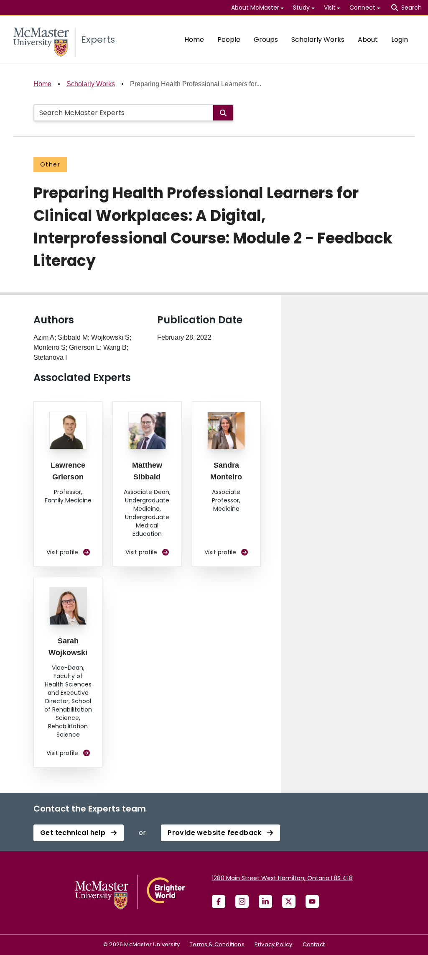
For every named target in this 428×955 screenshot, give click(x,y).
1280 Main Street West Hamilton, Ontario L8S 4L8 (282, 878)
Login (399, 39)
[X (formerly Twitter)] (289, 901)
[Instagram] (242, 901)
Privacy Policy (274, 944)
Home (194, 39)
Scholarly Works (317, 39)
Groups (266, 39)
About (368, 39)
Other (50, 164)
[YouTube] (312, 901)
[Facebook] (218, 901)
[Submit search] (223, 112)
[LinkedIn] (265, 901)
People (228, 39)
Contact (314, 944)
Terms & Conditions (217, 944)
